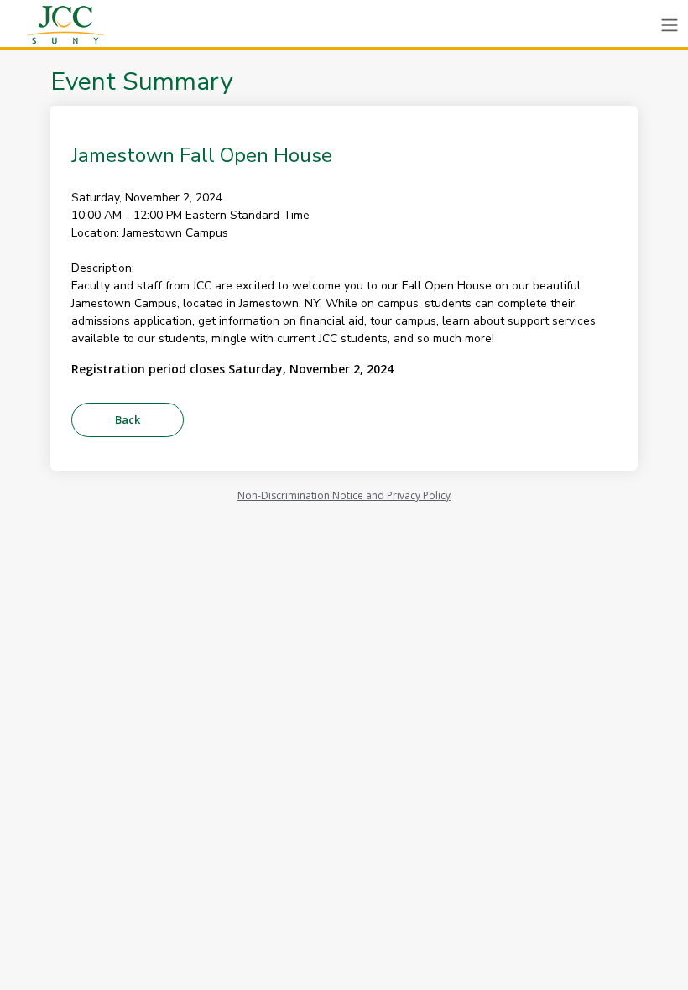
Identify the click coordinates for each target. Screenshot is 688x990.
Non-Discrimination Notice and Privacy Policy (344, 495)
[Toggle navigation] (669, 26)
